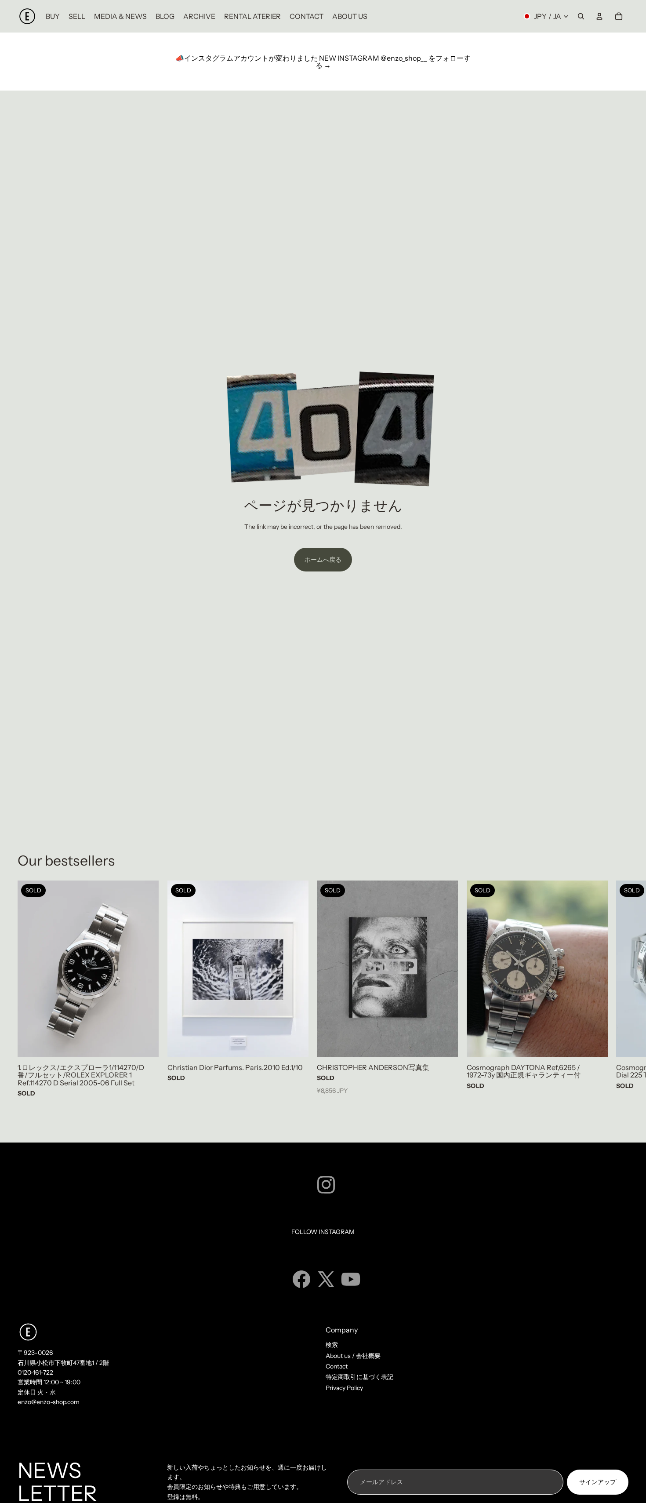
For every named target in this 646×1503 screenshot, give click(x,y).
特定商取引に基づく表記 (359, 1377)
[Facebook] (301, 1279)
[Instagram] (326, 1185)
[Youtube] (351, 1279)
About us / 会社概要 (353, 1356)
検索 (332, 1345)
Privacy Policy (344, 1388)
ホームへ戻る (323, 560)
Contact (337, 1366)
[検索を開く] (581, 16)
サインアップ (597, 1482)
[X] (326, 1279)
